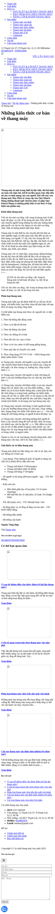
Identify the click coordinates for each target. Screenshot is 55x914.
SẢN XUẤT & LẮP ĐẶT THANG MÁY (33, 11)
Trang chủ (11, 3)
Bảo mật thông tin (15, 838)
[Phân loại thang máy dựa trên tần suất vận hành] (29, 688)
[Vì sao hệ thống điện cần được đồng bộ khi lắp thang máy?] (29, 578)
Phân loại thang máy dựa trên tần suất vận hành (25, 693)
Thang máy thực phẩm (23, 27)
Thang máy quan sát (22, 24)
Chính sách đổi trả (15, 833)
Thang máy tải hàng (22, 30)
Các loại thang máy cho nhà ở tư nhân (24, 800)
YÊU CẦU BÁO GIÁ (43, 56)
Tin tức (10, 40)
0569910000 (21, 51)
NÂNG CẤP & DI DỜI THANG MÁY (32, 17)
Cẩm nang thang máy (17, 43)
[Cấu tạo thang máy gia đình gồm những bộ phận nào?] (29, 746)
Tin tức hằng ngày (20, 103)
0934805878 (7, 51)
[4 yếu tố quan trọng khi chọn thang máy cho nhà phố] (29, 637)
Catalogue (17, 35)
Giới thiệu (11, 6)
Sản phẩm (11, 19)
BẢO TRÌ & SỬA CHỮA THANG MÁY (33, 14)
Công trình (12, 38)
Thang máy (10, 529)
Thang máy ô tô (20, 32)
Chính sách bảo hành (17, 836)
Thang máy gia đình (22, 22)
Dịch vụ (11, 9)
